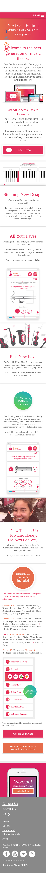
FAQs (6, 814)
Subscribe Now (23, 791)
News (5, 838)
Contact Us (10, 803)
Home (5, 821)
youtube (15, 854)
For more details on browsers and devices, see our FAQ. (23, 747)
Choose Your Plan (11, 834)
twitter (23, 854)
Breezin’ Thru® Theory (23, 6)
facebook (6, 854)
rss (31, 854)
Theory (6, 825)
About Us (9, 809)
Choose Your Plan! (23, 733)
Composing (8, 830)
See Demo (24, 149)
